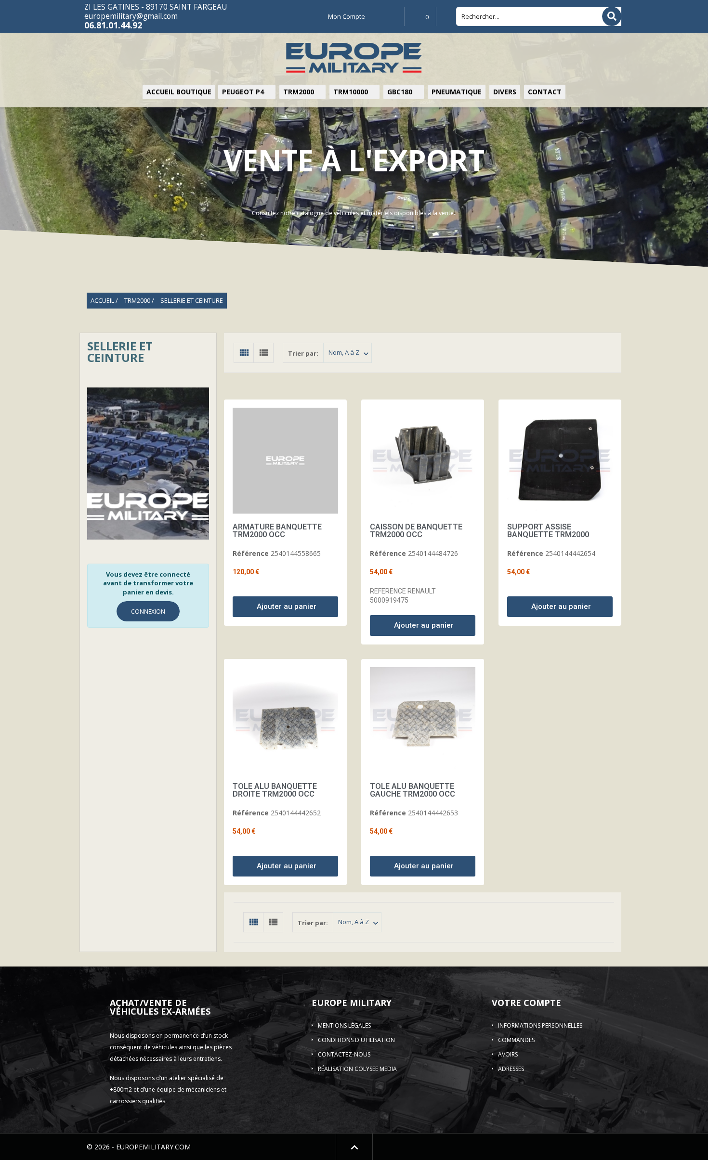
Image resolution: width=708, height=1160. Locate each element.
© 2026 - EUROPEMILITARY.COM (139, 1146)
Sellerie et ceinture (120, 351)
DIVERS (504, 91)
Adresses (511, 1069)
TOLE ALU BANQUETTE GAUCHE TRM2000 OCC (412, 790)
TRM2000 (299, 91)
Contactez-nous (344, 1054)
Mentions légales (344, 1025)
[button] (286, 606)
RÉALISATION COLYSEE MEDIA (357, 1069)
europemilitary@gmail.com (131, 16)
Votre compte (526, 1002)
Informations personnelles (540, 1025)
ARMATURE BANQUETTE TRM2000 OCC (277, 530)
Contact (545, 91)
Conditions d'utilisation (356, 1040)
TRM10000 (351, 91)
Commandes (516, 1040)
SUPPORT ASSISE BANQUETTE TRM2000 (548, 530)
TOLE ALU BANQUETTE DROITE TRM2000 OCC (275, 790)
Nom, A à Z (349, 353)
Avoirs (508, 1054)
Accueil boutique (178, 91)
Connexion (148, 611)
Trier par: (303, 353)
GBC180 (400, 91)
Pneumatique (457, 91)
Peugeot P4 (244, 91)
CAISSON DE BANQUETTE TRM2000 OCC (416, 530)
